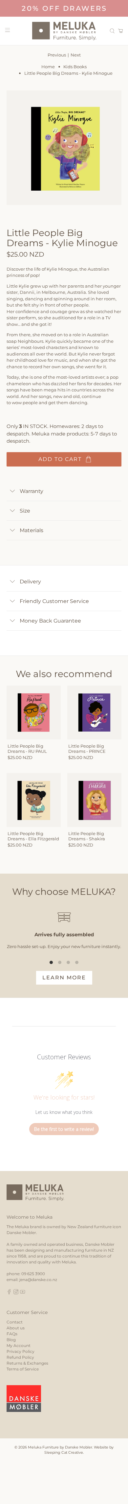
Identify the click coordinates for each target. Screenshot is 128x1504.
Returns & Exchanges (27, 1363)
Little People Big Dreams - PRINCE (87, 748)
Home (48, 67)
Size (25, 511)
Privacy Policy (20, 1351)
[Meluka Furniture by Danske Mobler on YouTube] (22, 1292)
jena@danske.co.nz (38, 1279)
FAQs (12, 1333)
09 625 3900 (33, 1273)
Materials (31, 530)
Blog (11, 1339)
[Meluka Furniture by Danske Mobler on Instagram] (16, 1292)
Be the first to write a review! (64, 1129)
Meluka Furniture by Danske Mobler (60, 1447)
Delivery (30, 581)
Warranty (31, 491)
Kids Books (75, 67)
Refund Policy (20, 1357)
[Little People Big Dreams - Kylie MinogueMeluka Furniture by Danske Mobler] (64, 147)
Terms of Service (23, 1369)
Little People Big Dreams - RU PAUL (27, 748)
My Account (19, 1345)
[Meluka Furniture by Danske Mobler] (64, 31)
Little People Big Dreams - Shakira (86, 836)
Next (76, 54)
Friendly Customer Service (54, 601)
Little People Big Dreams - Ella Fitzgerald (33, 836)
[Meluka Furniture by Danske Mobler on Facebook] (9, 1292)
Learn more (64, 977)
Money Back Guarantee (50, 621)
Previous (57, 54)
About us (16, 1327)
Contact (15, 1322)
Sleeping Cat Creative (63, 1452)
